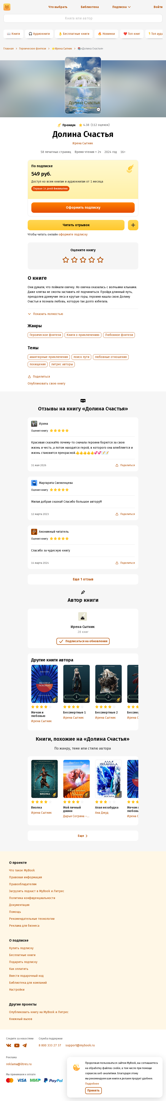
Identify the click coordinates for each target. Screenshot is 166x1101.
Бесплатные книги (76, 34)
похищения (38, 364)
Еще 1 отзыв (83, 579)
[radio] (65, 259)
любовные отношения (111, 357)
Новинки (108, 34)
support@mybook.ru (80, 1045)
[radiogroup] (83, 260)
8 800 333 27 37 (50, 1045)
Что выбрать (57, 7)
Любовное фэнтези (119, 335)
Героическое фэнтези (45, 335)
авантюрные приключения (49, 357)
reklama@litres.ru (19, 1064)
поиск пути (81, 357)
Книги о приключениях (83, 335)
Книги (15, 34)
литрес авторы (62, 364)
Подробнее (92, 1083)
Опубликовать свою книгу (46, 383)
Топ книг (134, 34)
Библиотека (90, 7)
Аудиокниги (41, 34)
